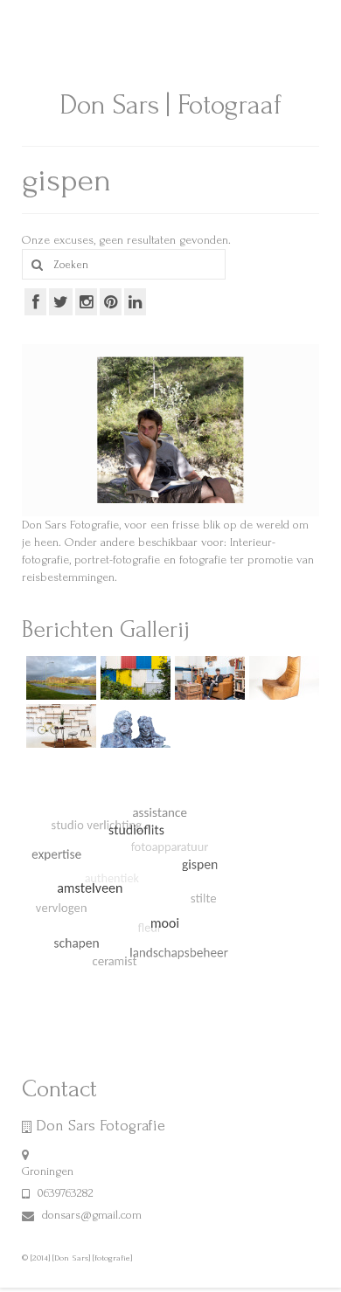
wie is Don (54, 14)
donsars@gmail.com (90, 1214)
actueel (47, 44)
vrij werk (100, 44)
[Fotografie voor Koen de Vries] (133, 726)
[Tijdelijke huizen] (133, 678)
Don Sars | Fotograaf (170, 105)
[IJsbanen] (59, 678)
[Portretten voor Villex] (207, 678)
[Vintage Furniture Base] (282, 678)
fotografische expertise (237, 14)
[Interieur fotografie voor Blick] (59, 726)
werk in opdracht (131, 14)
